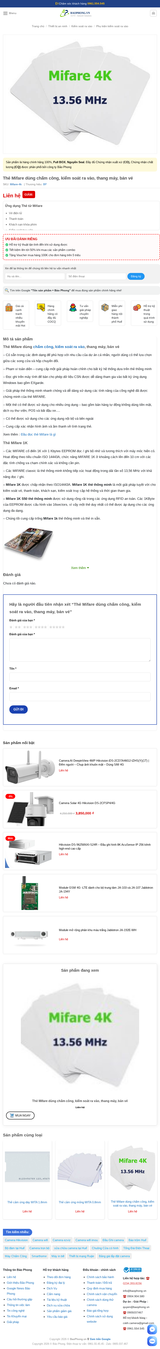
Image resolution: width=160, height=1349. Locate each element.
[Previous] (8, 1174)
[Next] (151, 1174)
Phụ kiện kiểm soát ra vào (112, 26)
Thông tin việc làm (18, 1305)
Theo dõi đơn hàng (59, 1277)
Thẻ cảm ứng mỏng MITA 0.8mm (80, 1202)
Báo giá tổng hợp (97, 1310)
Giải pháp (13, 1322)
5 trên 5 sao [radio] (56, 627)
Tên (12, 668)
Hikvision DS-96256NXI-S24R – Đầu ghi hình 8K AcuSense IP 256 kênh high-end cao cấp (105, 846)
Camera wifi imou (87, 1240)
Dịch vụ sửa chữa (58, 1305)
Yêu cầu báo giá (57, 1316)
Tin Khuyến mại (17, 1316)
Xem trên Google (100, 1339)
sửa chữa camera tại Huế (70, 1248)
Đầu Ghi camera (113, 1240)
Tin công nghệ (16, 1310)
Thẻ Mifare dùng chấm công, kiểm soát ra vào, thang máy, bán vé (132, 1203)
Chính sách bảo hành (100, 1277)
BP (45, 184)
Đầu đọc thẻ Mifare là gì (38, 434)
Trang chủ (38, 26)
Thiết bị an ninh (57, 26)
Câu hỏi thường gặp (19, 1299)
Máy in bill (58, 1256)
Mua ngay (23, 1115)
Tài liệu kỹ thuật (57, 1299)
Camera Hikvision (16, 1240)
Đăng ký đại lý (56, 1282)
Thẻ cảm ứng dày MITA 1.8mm (27, 1202)
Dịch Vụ (52, 1288)
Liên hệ (11, 1277)
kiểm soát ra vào (70, 347)
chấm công (43, 347)
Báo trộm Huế (137, 1240)
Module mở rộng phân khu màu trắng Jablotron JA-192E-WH (97, 930)
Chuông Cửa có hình (105, 1248)
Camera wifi (40, 1240)
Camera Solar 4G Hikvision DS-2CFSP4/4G (87, 803)
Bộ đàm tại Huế (15, 1248)
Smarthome (39, 1256)
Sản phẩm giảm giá (59, 1311)
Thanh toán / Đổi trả (99, 1282)
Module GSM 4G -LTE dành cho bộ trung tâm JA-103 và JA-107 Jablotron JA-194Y (106, 889)
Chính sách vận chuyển (102, 1294)
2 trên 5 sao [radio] (17, 627)
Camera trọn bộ (39, 1248)
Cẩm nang (53, 1294)
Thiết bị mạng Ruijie (81, 1256)
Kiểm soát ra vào (81, 26)
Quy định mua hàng (99, 1288)
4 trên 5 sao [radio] (40, 627)
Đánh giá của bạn (22, 620)
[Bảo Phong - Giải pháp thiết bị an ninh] (76, 13)
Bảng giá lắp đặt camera (114, 1256)
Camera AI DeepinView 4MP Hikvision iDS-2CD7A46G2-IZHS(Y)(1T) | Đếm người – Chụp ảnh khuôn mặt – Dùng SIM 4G (104, 762)
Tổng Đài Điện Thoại (136, 1248)
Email (14, 688)
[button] (10, 13)
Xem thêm (78, 568)
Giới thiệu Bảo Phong (20, 1282)
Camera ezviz (62, 1240)
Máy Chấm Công (16, 1256)
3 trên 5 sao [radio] (27, 627)
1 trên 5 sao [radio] (10, 627)
